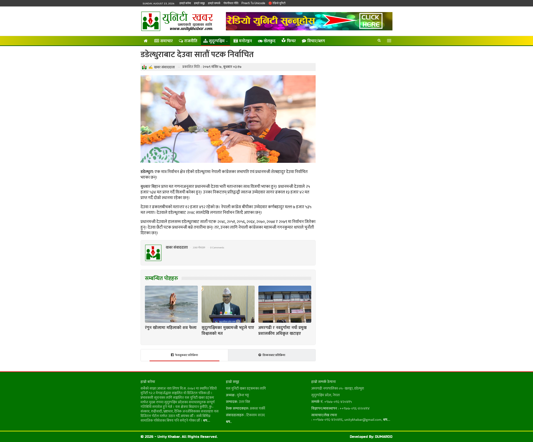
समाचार (166, 41)
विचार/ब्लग (316, 41)
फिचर (291, 41)
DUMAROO (383, 437)
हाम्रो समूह (199, 3)
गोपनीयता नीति (230, 3)
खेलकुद (269, 41)
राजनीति (190, 41)
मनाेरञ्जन (245, 41)
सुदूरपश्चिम (217, 41)
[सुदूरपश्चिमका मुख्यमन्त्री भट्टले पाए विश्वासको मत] (228, 304)
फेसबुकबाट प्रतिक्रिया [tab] (186, 355)
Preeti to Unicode (253, 3)
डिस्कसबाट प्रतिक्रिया (274, 355)
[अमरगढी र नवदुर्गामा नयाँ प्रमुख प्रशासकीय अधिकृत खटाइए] (284, 304)
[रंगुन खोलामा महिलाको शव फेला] (171, 304)
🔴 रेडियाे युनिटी (276, 3)
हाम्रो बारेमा (185, 3)
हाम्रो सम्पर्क (214, 3)
